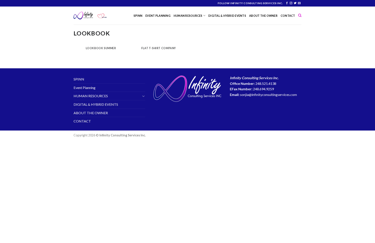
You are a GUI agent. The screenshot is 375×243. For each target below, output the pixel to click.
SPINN (137, 15)
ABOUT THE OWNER (263, 15)
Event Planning (158, 15)
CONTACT (288, 15)
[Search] (299, 15)
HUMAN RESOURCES (188, 15)
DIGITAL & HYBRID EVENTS (227, 15)
